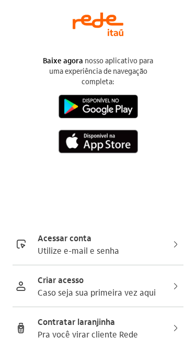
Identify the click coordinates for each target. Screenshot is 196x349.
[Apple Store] (98, 143)
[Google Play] (98, 108)
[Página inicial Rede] (98, 19)
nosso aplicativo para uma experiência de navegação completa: (98, 70)
